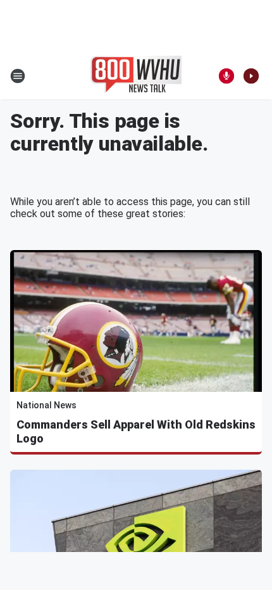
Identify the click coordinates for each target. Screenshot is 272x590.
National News (46, 405)
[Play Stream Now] (251, 76)
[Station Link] (136, 76)
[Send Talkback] (226, 76)
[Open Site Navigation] (17, 76)
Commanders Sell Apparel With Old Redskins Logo (136, 431)
